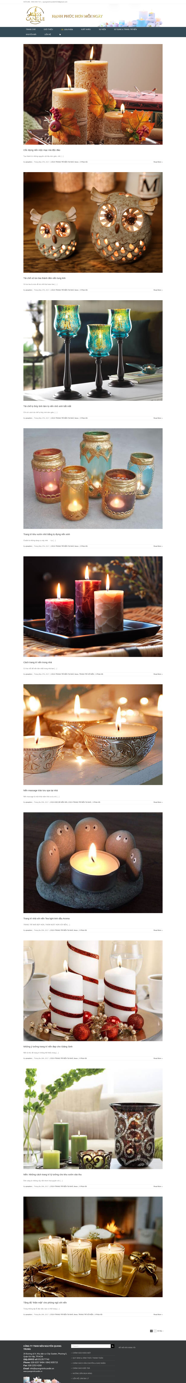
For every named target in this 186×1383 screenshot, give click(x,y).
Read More (157, 162)
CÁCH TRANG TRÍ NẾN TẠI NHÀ (62, 162)
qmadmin (29, 162)
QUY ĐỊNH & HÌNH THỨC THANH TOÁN (88, 1358)
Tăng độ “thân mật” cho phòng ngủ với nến (45, 1302)
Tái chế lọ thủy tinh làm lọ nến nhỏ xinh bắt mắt (47, 406)
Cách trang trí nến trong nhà (37, 662)
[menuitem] (32, 29)
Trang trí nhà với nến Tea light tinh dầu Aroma (46, 918)
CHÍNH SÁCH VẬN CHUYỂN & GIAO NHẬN (89, 1363)
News (76, 162)
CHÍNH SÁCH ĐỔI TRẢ (81, 1368)
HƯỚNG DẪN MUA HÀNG (82, 1373)
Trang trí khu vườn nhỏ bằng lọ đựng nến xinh (46, 534)
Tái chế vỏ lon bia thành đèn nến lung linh (44, 278)
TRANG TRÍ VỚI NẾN (86, 674)
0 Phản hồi (84, 162)
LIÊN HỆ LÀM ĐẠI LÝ (81, 1378)
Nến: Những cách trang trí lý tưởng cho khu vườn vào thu (52, 1174)
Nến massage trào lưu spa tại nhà (40, 790)
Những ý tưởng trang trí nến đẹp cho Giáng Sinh (48, 1046)
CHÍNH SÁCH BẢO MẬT (82, 1353)
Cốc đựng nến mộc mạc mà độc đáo (41, 150)
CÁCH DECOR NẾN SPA (58, 802)
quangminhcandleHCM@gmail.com (55, 2)
